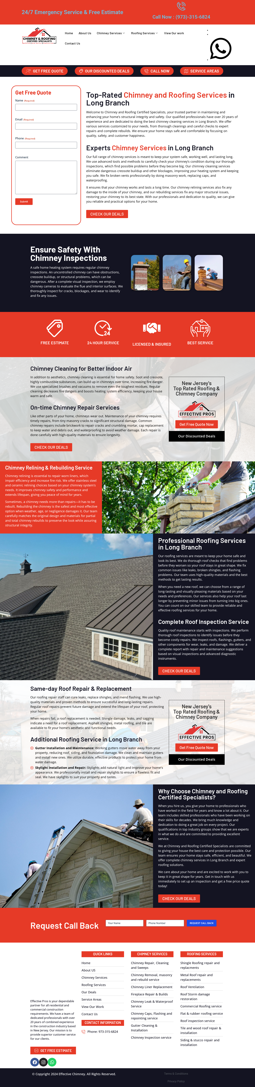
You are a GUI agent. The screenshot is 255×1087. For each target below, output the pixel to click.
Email (24, 119)
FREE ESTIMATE (55, 342)
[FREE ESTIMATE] (54, 328)
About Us (85, 33)
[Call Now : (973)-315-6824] (181, 6)
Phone (25, 138)
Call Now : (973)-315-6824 (181, 17)
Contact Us (72, 43)
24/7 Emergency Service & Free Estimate (72, 12)
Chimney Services (109, 33)
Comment (21, 157)
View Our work (174, 33)
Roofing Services (143, 33)
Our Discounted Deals (196, 436)
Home (69, 33)
